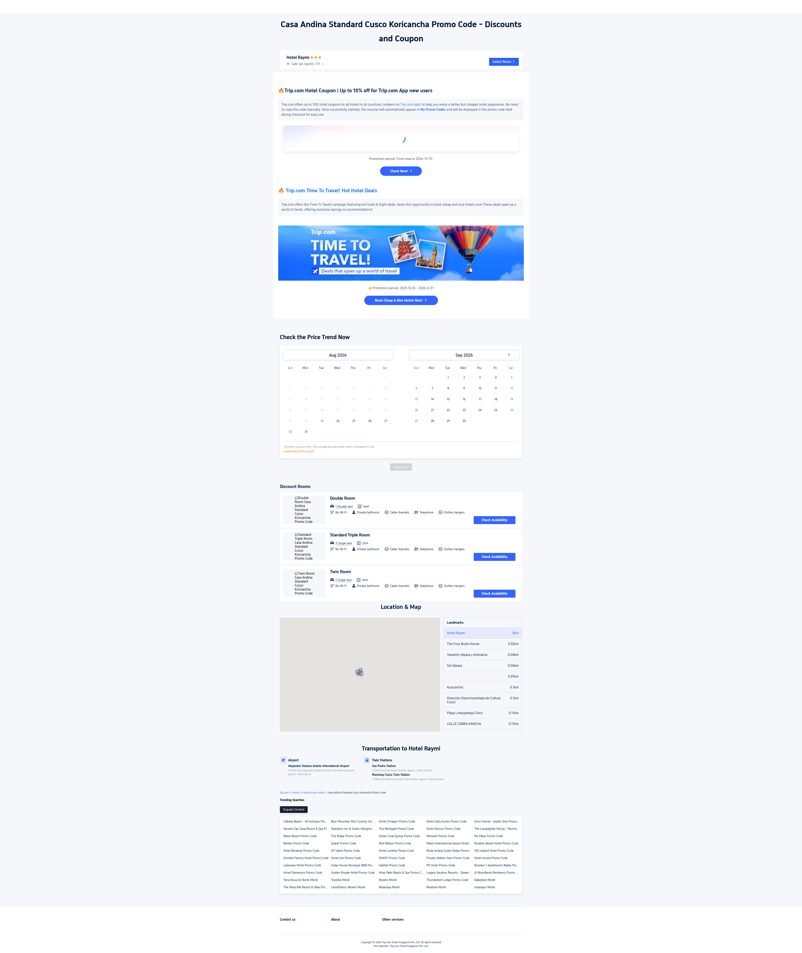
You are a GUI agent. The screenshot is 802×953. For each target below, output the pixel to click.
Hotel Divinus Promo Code (443, 828)
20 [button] (416, 410)
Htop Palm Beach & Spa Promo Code (402, 872)
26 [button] (338, 421)
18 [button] (495, 399)
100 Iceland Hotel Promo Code (494, 850)
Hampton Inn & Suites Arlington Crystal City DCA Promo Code (354, 828)
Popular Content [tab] (293, 809)
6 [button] (416, 388)
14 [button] (432, 399)
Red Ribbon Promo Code (395, 843)
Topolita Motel (340, 880)
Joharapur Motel (484, 887)
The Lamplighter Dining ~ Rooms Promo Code (498, 828)
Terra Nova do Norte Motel (300, 880)
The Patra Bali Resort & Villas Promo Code (307, 887)
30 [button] (290, 431)
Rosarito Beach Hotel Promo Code (496, 843)
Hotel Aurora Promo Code (491, 858)
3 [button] (480, 377)
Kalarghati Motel (484, 880)
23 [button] (464, 410)
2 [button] (464, 377)
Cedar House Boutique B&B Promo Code (354, 865)
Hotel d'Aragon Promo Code (397, 821)
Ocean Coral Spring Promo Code (399, 836)
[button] (504, 62)
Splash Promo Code (343, 843)
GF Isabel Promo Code (345, 850)
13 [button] (416, 399)
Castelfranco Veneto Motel (348, 887)
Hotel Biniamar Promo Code (301, 850)
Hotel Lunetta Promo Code (396, 850)
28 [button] (369, 421)
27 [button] (353, 421)
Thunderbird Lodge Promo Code (447, 880)
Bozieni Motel (388, 880)
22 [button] (448, 410)
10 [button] (479, 388)
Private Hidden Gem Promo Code (448, 858)
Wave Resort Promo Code (300, 836)
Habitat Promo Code (392, 865)
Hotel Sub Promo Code (346, 858)
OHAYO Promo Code (392, 858)
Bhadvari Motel (436, 887)
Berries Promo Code (296, 843)
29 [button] (385, 421)
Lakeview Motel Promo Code (302, 865)
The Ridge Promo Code (346, 836)
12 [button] (511, 388)
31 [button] (306, 431)
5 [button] (512, 377)
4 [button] (496, 377)
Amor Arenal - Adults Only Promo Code (498, 821)
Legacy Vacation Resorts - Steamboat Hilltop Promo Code (450, 872)
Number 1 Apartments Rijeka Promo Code (498, 865)
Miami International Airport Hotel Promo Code (450, 843)
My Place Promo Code (488, 836)
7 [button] (432, 388)
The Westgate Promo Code (396, 828)
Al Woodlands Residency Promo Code (498, 872)
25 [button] (322, 421)
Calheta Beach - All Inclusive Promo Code (307, 821)
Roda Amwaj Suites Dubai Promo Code (450, 850)
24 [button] (480, 410)
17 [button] (480, 399)
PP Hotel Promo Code (440, 865)
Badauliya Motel (389, 887)
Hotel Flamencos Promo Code (302, 872)
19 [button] (511, 399)
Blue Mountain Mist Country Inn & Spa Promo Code (354, 821)
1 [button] (448, 377)
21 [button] (432, 410)
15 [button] (448, 399)
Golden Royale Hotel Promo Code (353, 872)
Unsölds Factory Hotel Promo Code (306, 858)
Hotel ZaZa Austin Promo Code (446, 821)
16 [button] (464, 399)
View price (401, 467)
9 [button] (464, 388)
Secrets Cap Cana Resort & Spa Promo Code (307, 828)
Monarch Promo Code (440, 836)
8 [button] (448, 388)
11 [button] (496, 388)
